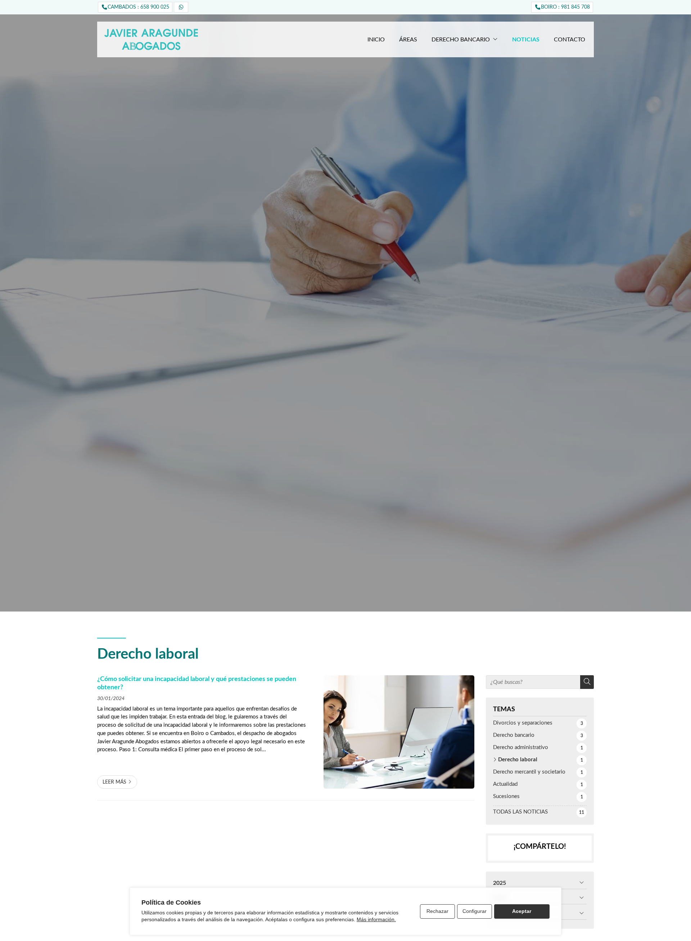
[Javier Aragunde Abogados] (151, 39)
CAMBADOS (138, 7)
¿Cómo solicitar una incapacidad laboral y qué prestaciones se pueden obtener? (196, 683)
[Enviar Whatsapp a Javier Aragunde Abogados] (181, 7)
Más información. (376, 919)
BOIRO (565, 7)
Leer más (114, 782)
